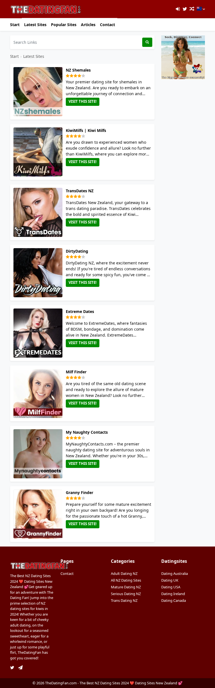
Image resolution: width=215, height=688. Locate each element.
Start (15, 24)
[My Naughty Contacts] (39, 453)
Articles (88, 24)
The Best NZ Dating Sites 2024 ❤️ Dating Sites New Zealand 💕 (131, 682)
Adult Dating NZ (124, 573)
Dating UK (169, 580)
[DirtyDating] (39, 272)
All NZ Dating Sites (126, 580)
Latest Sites (35, 24)
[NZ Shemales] (39, 91)
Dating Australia (174, 573)
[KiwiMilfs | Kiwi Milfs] (39, 152)
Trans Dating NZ (124, 600)
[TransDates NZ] (39, 212)
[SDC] (183, 57)
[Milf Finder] (39, 393)
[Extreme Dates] (39, 333)
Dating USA (170, 586)
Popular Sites (63, 24)
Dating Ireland (173, 593)
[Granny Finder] (39, 514)
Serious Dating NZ (126, 593)
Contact (107, 24)
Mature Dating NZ (126, 586)
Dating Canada (173, 600)
